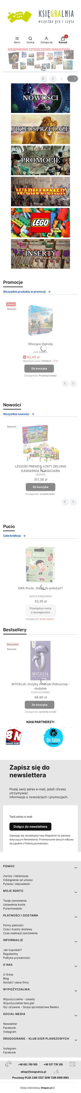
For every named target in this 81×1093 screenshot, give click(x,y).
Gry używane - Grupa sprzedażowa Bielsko (31, 1007)
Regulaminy (10, 953)
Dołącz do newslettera (30, 827)
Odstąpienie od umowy (18, 880)
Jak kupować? (12, 949)
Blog (6, 978)
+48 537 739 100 (53, 1064)
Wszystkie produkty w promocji (24, 291)
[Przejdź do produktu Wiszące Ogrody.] (40, 320)
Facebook (9, 1027)
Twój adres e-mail (20, 816)
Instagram (9, 1031)
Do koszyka (39, 368)
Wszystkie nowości (16, 414)
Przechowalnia (12, 908)
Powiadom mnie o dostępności (40, 610)
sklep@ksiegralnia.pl (33, 1071)
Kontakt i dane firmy (16, 982)
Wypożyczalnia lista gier (18, 1003)
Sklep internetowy (36, 1087)
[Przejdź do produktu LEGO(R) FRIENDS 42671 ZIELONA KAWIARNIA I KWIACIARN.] (40, 443)
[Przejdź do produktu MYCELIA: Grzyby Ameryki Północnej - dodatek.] (40, 660)
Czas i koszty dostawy (17, 929)
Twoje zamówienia (15, 900)
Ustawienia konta (14, 904)
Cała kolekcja (12, 535)
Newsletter (10, 1023)
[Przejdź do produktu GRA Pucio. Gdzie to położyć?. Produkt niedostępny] (40, 564)
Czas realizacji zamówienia (20, 933)
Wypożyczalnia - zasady (19, 999)
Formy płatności (13, 925)
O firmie (8, 974)
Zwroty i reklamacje (15, 876)
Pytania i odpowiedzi (16, 883)
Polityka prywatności (16, 957)
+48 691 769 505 (27, 1064)
